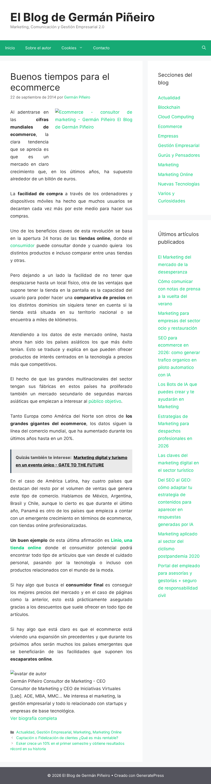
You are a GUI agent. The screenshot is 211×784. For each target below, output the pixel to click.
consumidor (22, 245)
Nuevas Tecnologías (179, 184)
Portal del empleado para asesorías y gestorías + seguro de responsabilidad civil (179, 580)
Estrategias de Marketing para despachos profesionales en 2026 (175, 431)
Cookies (68, 47)
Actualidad (25, 732)
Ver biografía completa (33, 718)
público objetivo (105, 401)
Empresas (168, 136)
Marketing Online (107, 732)
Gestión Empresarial (54, 732)
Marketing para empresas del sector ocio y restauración (179, 321)
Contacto (101, 47)
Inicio (10, 47)
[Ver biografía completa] (60, 718)
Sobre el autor (38, 47)
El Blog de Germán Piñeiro (82, 17)
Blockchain (169, 107)
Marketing (82, 732)
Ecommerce (170, 126)
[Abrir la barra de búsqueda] (204, 48)
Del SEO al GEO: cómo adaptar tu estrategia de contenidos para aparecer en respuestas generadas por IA (176, 502)
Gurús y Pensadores (179, 155)
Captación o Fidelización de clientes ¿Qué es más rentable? (67, 738)
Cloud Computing (176, 116)
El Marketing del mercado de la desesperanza (174, 264)
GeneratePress (150, 775)
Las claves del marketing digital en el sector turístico (178, 463)
